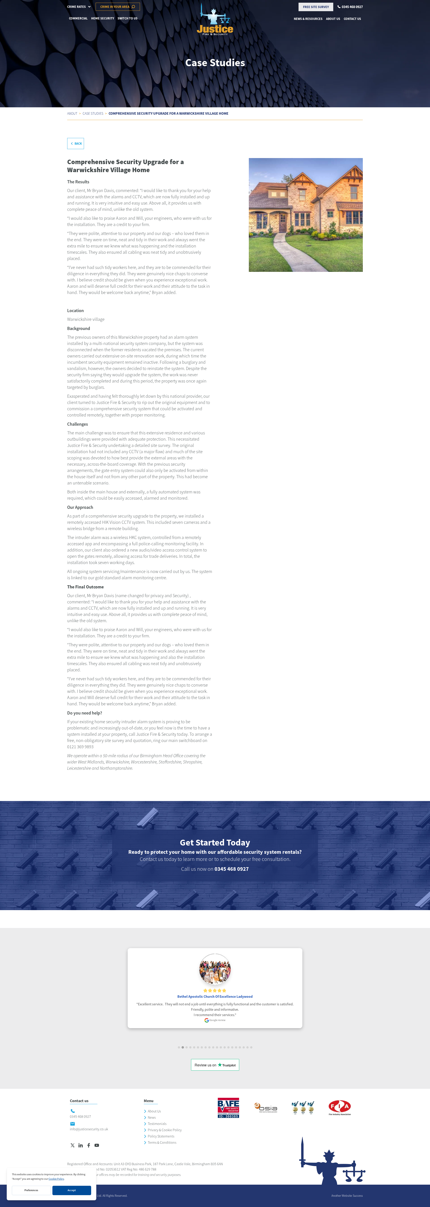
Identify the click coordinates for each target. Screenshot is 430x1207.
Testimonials (157, 1124)
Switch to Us (128, 18)
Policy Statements (161, 1136)
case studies (93, 113)
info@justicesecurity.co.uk (89, 1129)
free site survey (316, 7)
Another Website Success (347, 1196)
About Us (154, 1111)
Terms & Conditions (162, 1142)
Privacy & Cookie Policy (165, 1130)
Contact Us (352, 19)
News (152, 1117)
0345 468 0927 (232, 869)
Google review (217, 1020)
